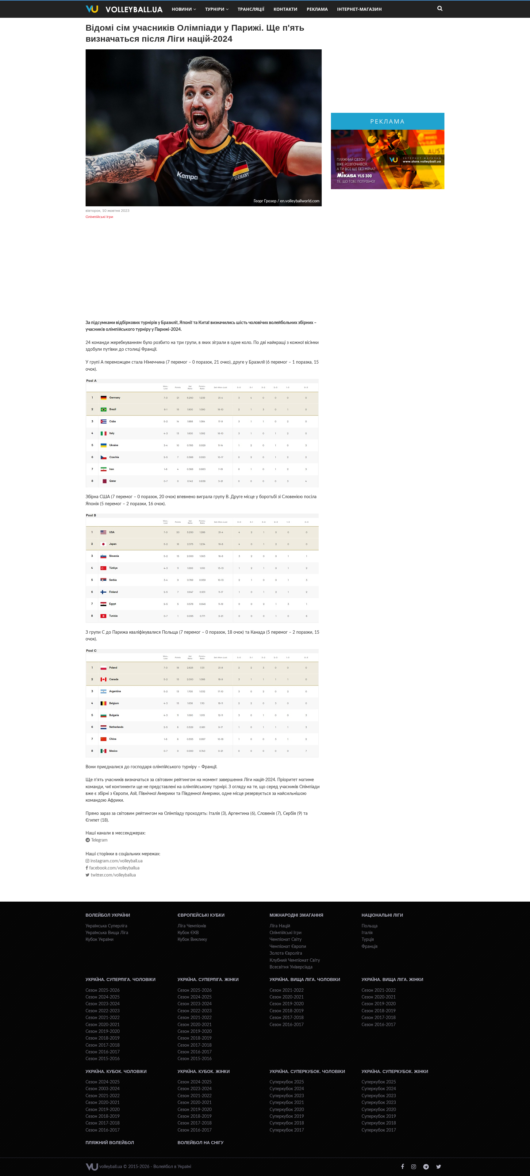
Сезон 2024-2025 (103, 997)
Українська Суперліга (106, 926)
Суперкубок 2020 (287, 1110)
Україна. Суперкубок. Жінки (395, 1071)
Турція (368, 939)
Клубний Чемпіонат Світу (295, 960)
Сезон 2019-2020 (103, 1031)
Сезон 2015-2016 (103, 1059)
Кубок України (99, 939)
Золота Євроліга (286, 953)
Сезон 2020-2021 (103, 1025)
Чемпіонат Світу (285, 939)
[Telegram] (426, 1167)
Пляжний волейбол (110, 1142)
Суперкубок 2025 (287, 1082)
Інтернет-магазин (359, 9)
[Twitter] (438, 1167)
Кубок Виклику (192, 939)
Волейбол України (108, 915)
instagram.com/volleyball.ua (116, 861)
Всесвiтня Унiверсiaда (291, 967)
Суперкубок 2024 (287, 1089)
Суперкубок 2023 (287, 1096)
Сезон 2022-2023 (103, 1011)
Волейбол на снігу (201, 1142)
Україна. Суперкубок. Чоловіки (307, 1071)
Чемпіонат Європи (288, 947)
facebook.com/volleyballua (114, 868)
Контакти (286, 9)
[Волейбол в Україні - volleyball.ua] (124, 9)
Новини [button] (182, 9)
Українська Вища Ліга (107, 933)
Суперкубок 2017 (287, 1130)
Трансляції (251, 9)
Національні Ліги (382, 915)
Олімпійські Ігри (99, 217)
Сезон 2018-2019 (103, 1038)
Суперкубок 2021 (287, 1103)
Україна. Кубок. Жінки (204, 1071)
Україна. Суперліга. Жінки (208, 979)
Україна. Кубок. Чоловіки (116, 1071)
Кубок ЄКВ (188, 933)
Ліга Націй (280, 926)
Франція (370, 947)
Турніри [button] (215, 9)
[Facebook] (402, 1167)
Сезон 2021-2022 (103, 1018)
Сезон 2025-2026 (103, 990)
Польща (370, 926)
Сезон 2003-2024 (103, 1089)
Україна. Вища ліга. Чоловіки (305, 979)
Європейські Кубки (201, 915)
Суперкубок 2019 (287, 1116)
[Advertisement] (204, 270)
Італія (367, 933)
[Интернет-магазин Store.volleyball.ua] (387, 159)
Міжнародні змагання (296, 915)
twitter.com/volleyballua (113, 875)
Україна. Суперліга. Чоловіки (121, 979)
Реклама (317, 9)
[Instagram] (413, 1167)
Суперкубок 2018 (287, 1123)
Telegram (99, 840)
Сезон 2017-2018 (103, 1045)
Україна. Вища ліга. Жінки (392, 979)
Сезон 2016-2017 (103, 1052)
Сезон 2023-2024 (103, 1004)
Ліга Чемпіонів (192, 926)
